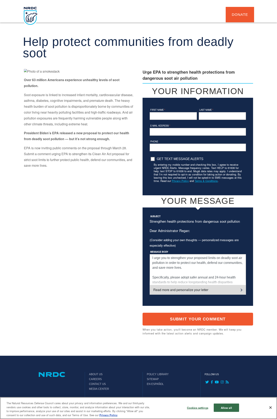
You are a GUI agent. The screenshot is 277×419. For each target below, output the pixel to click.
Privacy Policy (180, 181)
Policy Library (158, 374)
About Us (96, 374)
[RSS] (227, 382)
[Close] (270, 407)
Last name (206, 109)
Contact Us (97, 384)
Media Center (99, 388)
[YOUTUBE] (216, 382)
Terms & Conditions (206, 181)
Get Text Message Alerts (180, 159)
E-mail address (160, 125)
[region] (138, 408)
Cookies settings (197, 408)
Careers (95, 379)
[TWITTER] (207, 382)
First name (157, 109)
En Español (155, 384)
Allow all (226, 408)
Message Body (159, 251)
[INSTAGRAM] (222, 382)
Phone (154, 141)
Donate (240, 15)
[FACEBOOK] (211, 382)
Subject (155, 216)
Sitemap (153, 379)
